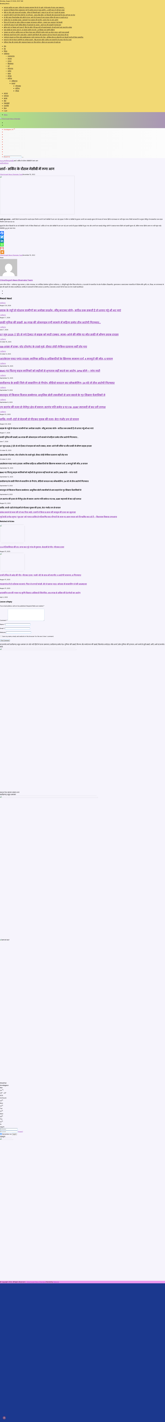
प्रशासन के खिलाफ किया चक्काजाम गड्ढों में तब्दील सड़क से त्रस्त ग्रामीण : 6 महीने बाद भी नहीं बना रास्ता (34, 10)
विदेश (5, 51)
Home (2, 161)
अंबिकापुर (14, 81)
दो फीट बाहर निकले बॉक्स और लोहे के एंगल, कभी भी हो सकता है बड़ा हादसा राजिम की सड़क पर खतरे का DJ (36, 17)
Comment (3, 620)
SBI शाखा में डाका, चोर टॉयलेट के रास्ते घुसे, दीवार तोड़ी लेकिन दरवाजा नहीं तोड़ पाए (43, 346)
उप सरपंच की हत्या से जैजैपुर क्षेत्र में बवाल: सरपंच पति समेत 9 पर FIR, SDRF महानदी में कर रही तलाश (53, 407)
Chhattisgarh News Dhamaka (36, 1282)
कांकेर (9, 71)
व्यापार (6, 93)
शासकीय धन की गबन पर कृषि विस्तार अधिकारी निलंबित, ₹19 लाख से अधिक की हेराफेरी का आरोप (40, 593)
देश (5, 49)
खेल (5, 101)
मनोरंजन (6, 96)
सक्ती (12, 161)
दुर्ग (9, 66)
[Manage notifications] (4, 1417)
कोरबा (10, 76)
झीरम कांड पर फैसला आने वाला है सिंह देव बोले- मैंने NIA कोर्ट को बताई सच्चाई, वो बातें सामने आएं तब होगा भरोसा (38, 27)
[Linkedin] (2, 241)
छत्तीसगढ (6, 54)
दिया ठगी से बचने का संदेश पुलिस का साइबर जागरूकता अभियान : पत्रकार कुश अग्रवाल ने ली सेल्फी (33, 22)
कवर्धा (13, 83)
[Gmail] (2, 248)
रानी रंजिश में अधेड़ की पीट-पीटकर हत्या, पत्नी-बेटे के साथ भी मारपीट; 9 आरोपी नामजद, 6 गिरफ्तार (40, 575)
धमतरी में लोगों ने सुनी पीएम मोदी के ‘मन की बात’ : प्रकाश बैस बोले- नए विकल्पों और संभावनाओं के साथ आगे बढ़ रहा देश (39, 15)
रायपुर (9, 61)
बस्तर (9, 73)
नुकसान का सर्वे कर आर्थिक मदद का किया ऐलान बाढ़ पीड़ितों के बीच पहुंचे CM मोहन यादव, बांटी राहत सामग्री (36, 32)
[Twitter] (2, 237)
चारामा (10, 59)
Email (2, 628)
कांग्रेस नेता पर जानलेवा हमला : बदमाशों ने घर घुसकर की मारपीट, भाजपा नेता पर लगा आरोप (31, 20)
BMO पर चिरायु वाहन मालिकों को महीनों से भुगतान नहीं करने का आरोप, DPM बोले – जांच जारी (50, 370)
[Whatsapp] (2, 244)
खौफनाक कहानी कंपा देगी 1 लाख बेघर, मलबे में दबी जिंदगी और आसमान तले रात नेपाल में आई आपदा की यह (36, 35)
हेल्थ (5, 108)
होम (5, 46)
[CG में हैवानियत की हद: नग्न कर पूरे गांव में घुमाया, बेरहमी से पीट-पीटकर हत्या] (12, 542)
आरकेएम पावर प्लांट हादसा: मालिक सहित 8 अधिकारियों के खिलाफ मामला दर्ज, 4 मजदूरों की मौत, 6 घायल (56, 358)
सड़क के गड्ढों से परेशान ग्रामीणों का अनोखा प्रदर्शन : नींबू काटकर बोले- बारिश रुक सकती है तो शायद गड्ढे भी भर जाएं (38, 40)
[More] (2, 252)
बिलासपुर (10, 64)
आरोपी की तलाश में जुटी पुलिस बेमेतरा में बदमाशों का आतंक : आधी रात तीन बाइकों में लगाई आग (32, 25)
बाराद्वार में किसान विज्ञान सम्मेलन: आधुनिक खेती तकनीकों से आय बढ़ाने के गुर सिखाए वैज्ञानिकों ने (52, 395)
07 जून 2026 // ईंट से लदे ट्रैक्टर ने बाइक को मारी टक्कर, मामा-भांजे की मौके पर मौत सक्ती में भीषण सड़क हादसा (59, 334)
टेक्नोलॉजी (6, 103)
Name (2, 624)
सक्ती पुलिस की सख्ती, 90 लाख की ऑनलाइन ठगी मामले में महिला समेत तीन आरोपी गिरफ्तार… (50, 322)
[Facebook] (2, 233)
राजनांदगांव (11, 56)
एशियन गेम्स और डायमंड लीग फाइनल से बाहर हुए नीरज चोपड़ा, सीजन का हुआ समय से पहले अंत (32, 42)
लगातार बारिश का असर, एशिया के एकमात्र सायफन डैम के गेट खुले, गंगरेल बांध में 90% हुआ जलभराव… (34, 7)
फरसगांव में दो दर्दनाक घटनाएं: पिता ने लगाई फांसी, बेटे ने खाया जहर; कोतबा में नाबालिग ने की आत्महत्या (43, 584)
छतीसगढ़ (3, 315)
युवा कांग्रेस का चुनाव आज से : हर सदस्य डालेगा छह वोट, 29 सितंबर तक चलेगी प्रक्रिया (29, 30)
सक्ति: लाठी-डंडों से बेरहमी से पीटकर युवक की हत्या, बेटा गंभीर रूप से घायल (39, 419)
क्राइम (5, 98)
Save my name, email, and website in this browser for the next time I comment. (28, 636)
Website (2, 632)
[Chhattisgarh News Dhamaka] (10, 119)
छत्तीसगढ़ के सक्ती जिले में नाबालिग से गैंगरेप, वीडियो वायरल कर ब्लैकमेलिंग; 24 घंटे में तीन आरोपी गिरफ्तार (57, 383)
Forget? (20, 1131)
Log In (14, 1134)
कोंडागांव (10, 68)
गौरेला (17, 91)
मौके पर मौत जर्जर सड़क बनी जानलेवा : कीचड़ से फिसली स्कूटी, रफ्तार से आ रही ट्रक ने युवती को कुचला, (34, 12)
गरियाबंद (18, 86)
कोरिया (10, 78)
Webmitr (56, 1282)
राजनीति (6, 106)
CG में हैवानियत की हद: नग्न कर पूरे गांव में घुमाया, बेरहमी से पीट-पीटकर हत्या (32, 547)
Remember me (7, 1134)
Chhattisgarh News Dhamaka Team (11, 174)
